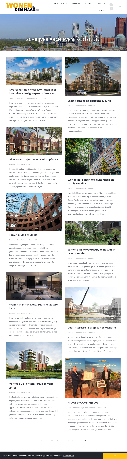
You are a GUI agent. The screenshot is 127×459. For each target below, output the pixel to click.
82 (63, 440)
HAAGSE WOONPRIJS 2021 (83, 402)
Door (31, 98)
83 (68, 440)
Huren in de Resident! (23, 235)
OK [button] (115, 456)
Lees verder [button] (68, 456)
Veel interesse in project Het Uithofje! (92, 327)
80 (52, 440)
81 (57, 440)
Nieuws (70, 105)
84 (73, 440)
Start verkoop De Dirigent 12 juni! (89, 100)
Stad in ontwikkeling (16, 98)
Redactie (88, 38)
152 (84, 440)
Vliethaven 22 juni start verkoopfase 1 (33, 159)
